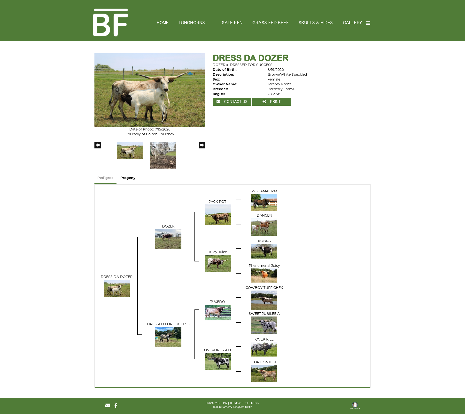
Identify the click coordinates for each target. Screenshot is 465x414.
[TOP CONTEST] (264, 374)
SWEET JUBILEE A (264, 314)
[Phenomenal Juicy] (264, 275)
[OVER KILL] (264, 349)
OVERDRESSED (217, 350)
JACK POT (217, 202)
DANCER (264, 216)
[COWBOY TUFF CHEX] (264, 300)
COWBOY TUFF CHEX (264, 288)
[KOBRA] (264, 251)
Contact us (235, 101)
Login (255, 403)
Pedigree (105, 178)
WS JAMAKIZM (264, 191)
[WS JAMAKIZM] (264, 203)
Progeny (127, 178)
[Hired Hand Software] (355, 407)
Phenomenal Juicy (264, 266)
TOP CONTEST (264, 362)
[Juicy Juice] (218, 263)
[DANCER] (264, 227)
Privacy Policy (216, 403)
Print (275, 101)
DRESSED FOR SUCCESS (251, 65)
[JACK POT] (218, 215)
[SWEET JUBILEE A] (264, 325)
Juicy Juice (218, 252)
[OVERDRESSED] (218, 362)
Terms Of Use (239, 403)
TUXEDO (217, 302)
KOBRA (264, 241)
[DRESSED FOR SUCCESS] (168, 337)
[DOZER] (168, 239)
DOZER (219, 65)
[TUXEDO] (218, 312)
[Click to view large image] (149, 90)
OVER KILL (264, 339)
